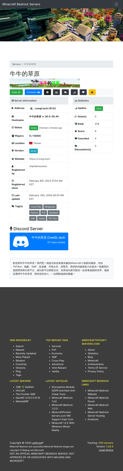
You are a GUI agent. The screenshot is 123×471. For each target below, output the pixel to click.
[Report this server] (92, 92)
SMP (54, 356)
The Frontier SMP (25, 394)
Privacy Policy (96, 371)
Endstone (93, 419)
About (91, 349)
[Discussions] (65, 92)
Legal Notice (106, 450)
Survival (56, 346)
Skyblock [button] (53, 212)
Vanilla (55, 371)
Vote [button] (15, 92)
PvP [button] (44, 212)
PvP (54, 349)
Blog (90, 356)
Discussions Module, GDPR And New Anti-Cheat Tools (64, 390)
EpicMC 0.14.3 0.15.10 (28, 397)
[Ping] (74, 92)
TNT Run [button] (52, 218)
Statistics (93, 353)
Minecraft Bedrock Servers (21, 4)
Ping (18, 371)
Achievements (96, 364)
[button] (31, 108)
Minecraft (93, 360)
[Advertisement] (61, 51)
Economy (57, 353)
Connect (32, 92)
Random (20, 360)
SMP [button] (33, 218)
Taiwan (37, 143)
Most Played (23, 356)
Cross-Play (58, 360)
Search (20, 346)
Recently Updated (26, 353)
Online (34, 128)
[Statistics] (56, 92)
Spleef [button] (42, 218)
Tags (18, 374)
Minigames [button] (50, 206)
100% (99, 108)
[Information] (47, 92)
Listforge (37, 442)
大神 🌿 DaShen (25, 386)
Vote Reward (59, 367)
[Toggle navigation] (116, 4)
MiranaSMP (22, 401)
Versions (20, 367)
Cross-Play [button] (36, 206)
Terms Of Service (97, 367)
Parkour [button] (34, 212)
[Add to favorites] (83, 92)
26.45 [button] (33, 151)
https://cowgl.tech (39, 158)
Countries (21, 364)
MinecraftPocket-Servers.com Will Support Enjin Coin (62, 416)
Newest (20, 349)
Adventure (57, 364)
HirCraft (20, 390)
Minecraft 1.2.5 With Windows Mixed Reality (63, 426)
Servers (16, 64)
